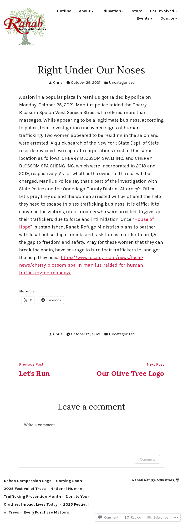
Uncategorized (122, 82)
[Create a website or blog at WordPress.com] (177, 480)
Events (143, 19)
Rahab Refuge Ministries (153, 480)
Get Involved (162, 11)
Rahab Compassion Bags (27, 480)
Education (111, 11)
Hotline (64, 11)
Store (137, 11)
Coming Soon (69, 480)
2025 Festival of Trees (25, 488)
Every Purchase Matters (46, 512)
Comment (147, 459)
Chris (57, 82)
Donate (167, 19)
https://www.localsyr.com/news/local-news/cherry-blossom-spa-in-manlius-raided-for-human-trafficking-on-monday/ (82, 265)
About (85, 11)
